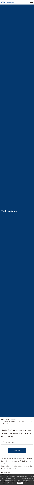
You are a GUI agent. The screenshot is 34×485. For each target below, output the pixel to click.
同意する (20, 483)
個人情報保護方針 (27, 480)
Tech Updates (11, 419)
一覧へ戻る (17, 450)
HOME (3, 419)
